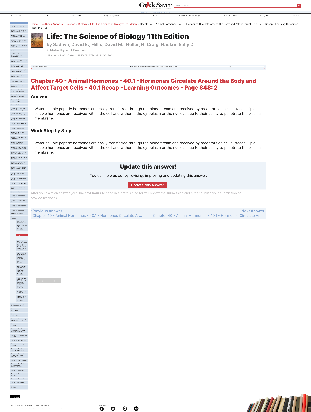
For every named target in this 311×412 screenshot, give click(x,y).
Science (70, 23)
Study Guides (16, 16)
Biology (82, 23)
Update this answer (147, 185)
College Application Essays (189, 16)
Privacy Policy (31, 405)
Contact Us (13, 405)
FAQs (18, 405)
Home (34, 23)
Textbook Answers (230, 16)
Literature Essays (150, 16)
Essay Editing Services (112, 16)
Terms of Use (39, 405)
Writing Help (264, 16)
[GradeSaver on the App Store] (15, 396)
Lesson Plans (76, 16)
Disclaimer (46, 405)
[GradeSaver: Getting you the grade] (155, 6)
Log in (296, 15)
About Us (23, 405)
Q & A (46, 16)
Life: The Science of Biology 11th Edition (113, 23)
